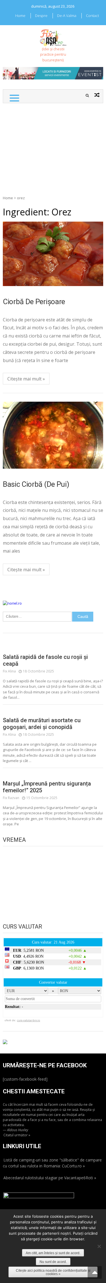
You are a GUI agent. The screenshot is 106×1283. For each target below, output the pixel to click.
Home (20, 15)
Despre (41, 15)
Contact (92, 15)
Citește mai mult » (26, 379)
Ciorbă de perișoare (34, 301)
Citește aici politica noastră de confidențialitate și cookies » (53, 1272)
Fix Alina (9, 671)
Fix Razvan (11, 797)
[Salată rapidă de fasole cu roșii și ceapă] (53, 648)
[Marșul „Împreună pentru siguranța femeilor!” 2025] (53, 775)
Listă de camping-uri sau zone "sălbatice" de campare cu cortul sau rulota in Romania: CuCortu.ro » (52, 1163)
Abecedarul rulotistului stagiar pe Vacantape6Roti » (49, 1177)
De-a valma (66, 15)
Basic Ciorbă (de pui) (36, 484)
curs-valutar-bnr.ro (28, 1020)
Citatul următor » (16, 1135)
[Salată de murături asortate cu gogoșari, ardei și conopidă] (53, 711)
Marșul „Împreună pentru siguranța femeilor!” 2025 (47, 787)
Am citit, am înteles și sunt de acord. (53, 1253)
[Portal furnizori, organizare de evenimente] (53, 69)
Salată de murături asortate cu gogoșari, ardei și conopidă (42, 723)
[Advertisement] (53, 146)
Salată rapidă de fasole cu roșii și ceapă (45, 660)
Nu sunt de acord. (53, 1262)
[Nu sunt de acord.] (99, 1246)
